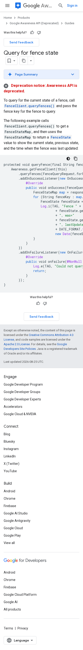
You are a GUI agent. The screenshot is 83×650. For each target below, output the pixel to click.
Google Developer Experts (22, 399)
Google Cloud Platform (20, 594)
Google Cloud (13, 528)
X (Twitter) (11, 464)
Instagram (11, 449)
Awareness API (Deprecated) (47, 6)
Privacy (23, 628)
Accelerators (13, 406)
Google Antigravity (17, 521)
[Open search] (60, 5)
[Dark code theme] (68, 158)
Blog (7, 434)
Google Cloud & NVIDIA (20, 414)
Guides (69, 23)
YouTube (10, 471)
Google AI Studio (16, 513)
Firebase (10, 506)
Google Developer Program (23, 384)
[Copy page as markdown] (24, 61)
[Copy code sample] (75, 158)
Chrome (9, 498)
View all (9, 543)
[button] (41, 74)
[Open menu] (7, 5)
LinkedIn (10, 456)
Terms (8, 628)
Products (24, 17)
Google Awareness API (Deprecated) (34, 23)
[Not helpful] (39, 32)
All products (12, 609)
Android (9, 491)
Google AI (11, 602)
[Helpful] (32, 32)
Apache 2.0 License (17, 344)
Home (8, 17)
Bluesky (9, 441)
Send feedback (21, 42)
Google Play (12, 535)
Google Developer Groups (22, 392)
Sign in (72, 5)
